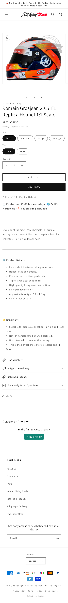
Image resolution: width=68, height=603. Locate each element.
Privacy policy (19, 591)
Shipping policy (52, 591)
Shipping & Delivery (17, 506)
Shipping (5, 127)
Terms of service (35, 591)
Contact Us (12, 476)
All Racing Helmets (21, 586)
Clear (9, 151)
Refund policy (56, 586)
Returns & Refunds (16, 498)
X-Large (57, 138)
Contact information (35, 596)
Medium (25, 138)
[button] (6, 14)
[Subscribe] (57, 538)
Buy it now (34, 186)
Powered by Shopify (38, 586)
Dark (23, 151)
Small (9, 138)
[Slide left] (26, 97)
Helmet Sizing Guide (17, 491)
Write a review (34, 436)
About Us (12, 468)
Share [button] (9, 395)
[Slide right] (41, 97)
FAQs (9, 483)
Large (41, 138)
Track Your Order (15, 513)
